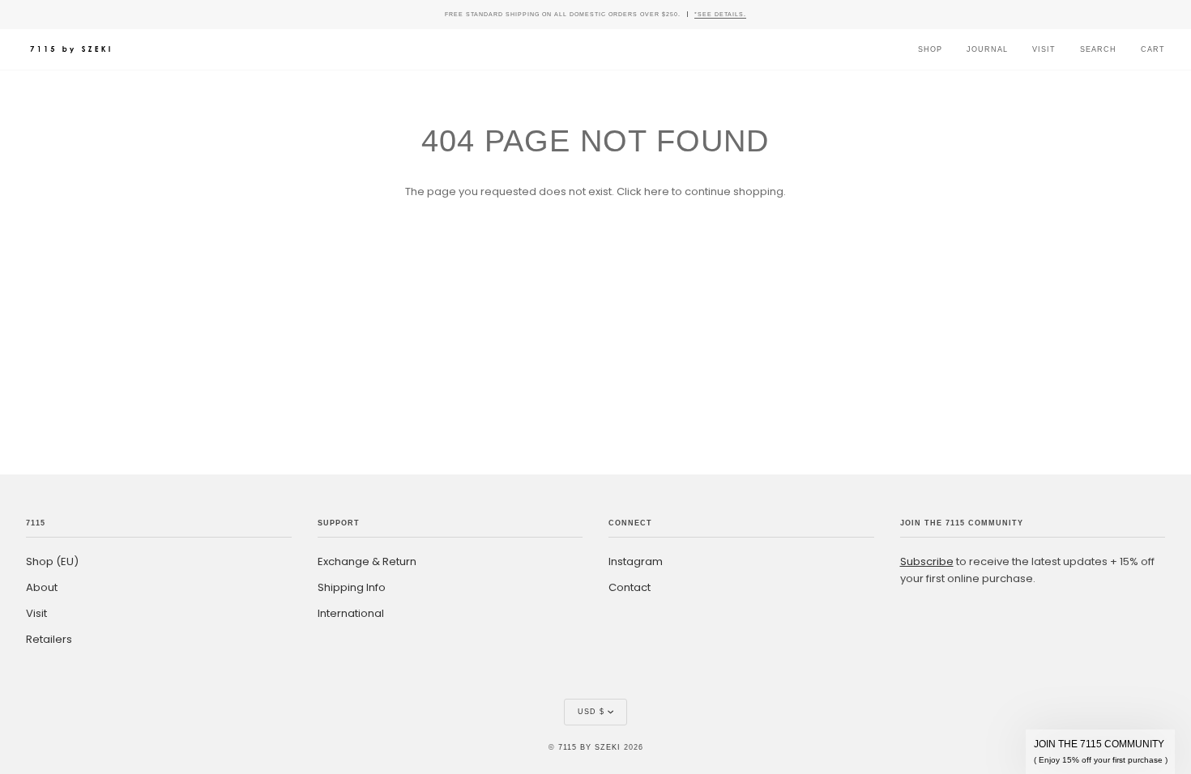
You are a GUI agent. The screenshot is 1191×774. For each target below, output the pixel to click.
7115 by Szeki (589, 747)
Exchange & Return (367, 561)
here (656, 191)
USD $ (591, 712)
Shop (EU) (52, 561)
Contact (629, 587)
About (42, 587)
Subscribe (927, 561)
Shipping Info (352, 587)
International (351, 613)
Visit (36, 613)
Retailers (49, 639)
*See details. (720, 14)
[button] (1100, 751)
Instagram (635, 561)
